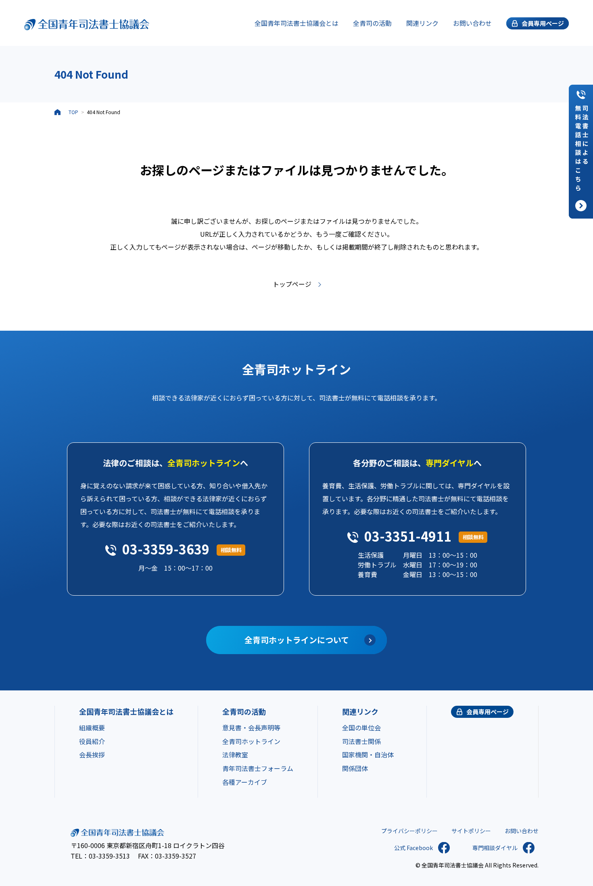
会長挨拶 (92, 754)
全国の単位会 (361, 727)
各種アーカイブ (244, 782)
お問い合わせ (472, 23)
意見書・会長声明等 (251, 727)
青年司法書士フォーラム (257, 768)
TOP (73, 111)
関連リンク (422, 23)
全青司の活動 (372, 23)
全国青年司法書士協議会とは (296, 23)
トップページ (292, 284)
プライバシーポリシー (409, 831)
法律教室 (235, 754)
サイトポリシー (471, 831)
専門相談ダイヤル (495, 848)
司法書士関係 (361, 741)
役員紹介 (92, 741)
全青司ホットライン (251, 741)
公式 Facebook (413, 848)
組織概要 (92, 727)
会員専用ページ (487, 711)
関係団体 (355, 768)
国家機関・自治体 (368, 754)
